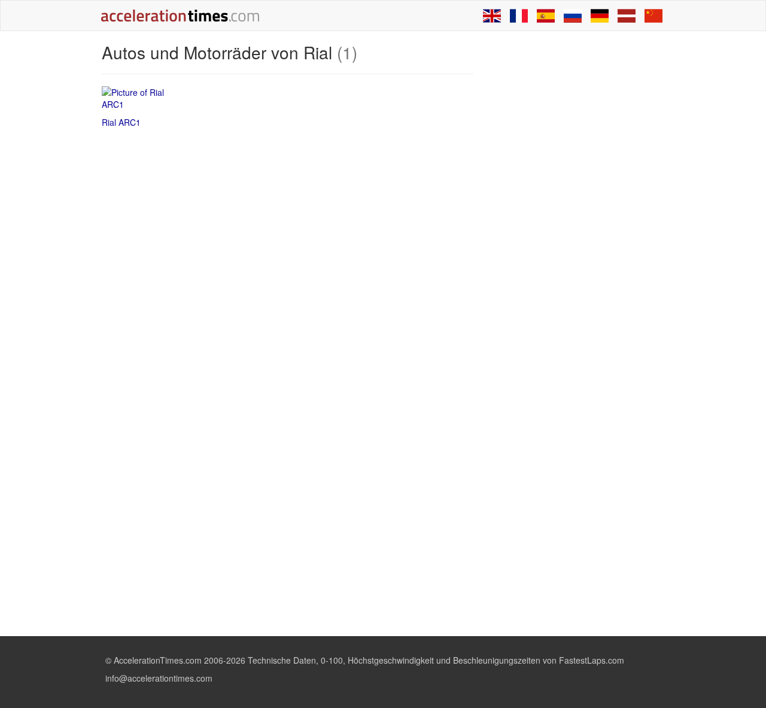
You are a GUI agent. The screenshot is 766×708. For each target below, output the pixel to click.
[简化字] (653, 16)
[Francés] (519, 16)
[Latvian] (627, 16)
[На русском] (573, 16)
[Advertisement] (575, 223)
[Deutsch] (600, 16)
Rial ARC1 (121, 122)
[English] (492, 16)
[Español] (546, 16)
